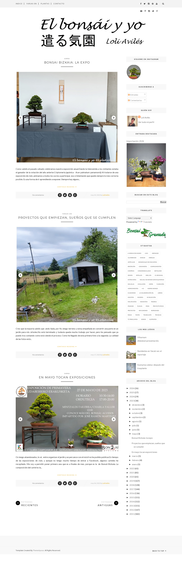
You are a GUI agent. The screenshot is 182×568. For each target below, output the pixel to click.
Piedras (154, 301)
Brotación (131, 266)
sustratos (152, 319)
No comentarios (38, 195)
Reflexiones (143, 310)
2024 (132, 396)
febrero (135, 460)
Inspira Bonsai (152, 288)
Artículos (131, 262)
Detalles (139, 275)
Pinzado (131, 306)
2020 (132, 476)
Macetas (131, 297)
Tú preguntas (132, 319)
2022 (132, 468)
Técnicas (158, 315)
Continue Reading (66, 187)
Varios (143, 319)
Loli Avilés (106, 195)
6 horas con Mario (134, 253)
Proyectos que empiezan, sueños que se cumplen (67, 217)
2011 (132, 514)
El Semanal (159, 275)
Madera (140, 297)
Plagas (139, 306)
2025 (132, 392)
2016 (132, 493)
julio (134, 425)
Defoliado (158, 271)
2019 (132, 481)
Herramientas (133, 288)
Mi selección (151, 297)
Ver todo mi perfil (146, 122)
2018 (132, 485)
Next (114, 118)
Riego (130, 315)
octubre (135, 413)
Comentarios (136, 100)
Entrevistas (132, 279)
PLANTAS (45, 4)
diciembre (136, 404)
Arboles (152, 257)
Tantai (137, 315)
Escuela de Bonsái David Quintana (152, 279)
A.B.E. (146, 253)
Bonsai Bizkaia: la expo (67, 62)
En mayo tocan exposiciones (67, 377)
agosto (135, 421)
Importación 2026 (135, 141)
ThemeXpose (38, 550)
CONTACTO (58, 4)
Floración (160, 284)
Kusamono (132, 293)
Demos (130, 275)
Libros (160, 293)
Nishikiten (143, 301)
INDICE (19, 4)
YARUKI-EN (31, 4)
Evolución (141, 284)
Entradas (134, 94)
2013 (132, 505)
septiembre (137, 417)
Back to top (158, 551)
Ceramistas (143, 266)
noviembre (137, 409)
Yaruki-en (67, 214)
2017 (132, 489)
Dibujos (148, 275)
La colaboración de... (146, 293)
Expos (67, 58)
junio (134, 429)
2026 (132, 388)
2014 (132, 501)
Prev (20, 118)
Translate (147, 222)
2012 (132, 509)
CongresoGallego (144, 271)
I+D (143, 288)
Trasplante (147, 315)
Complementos (155, 266)
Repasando (155, 310)
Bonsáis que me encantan (147, 262)
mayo (134, 433)
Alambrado (132, 257)
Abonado (155, 253)
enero (134, 464)
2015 (132, 497)
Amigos (142, 257)
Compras (131, 271)
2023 (132, 400)
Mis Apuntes (132, 301)
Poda (147, 306)
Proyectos (131, 310)
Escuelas (131, 284)
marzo (135, 456)
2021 (132, 472)
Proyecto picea (158, 306)
